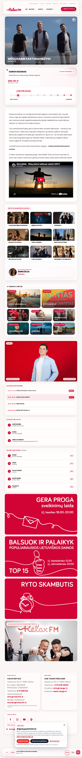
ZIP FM (42, 3)
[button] (68, 9)
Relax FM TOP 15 (14, 419)
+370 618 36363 (61, 685)
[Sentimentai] (78, 752)
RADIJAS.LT (72, 3)
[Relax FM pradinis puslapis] (14, 9)
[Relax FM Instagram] (17, 719)
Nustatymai (54, 741)
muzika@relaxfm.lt (17, 702)
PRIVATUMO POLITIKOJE (25, 737)
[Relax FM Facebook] (10, 719)
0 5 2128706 (22, 691)
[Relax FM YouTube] (24, 719)
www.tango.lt (60, 691)
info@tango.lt (60, 688)
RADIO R (55, 3)
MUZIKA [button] (31, 9)
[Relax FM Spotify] (31, 719)
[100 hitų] (72, 752)
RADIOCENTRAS (33, 3)
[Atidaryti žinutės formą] (41, 514)
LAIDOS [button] (40, 9)
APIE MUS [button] (49, 9)
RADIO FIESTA (63, 3)
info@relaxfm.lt (15, 697)
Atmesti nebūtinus (39, 741)
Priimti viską (23, 741)
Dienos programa (15, 386)
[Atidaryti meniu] (26, 9)
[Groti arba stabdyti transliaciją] (6, 752)
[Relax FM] (67, 752)
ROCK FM (48, 3)
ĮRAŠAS (71, 390)
